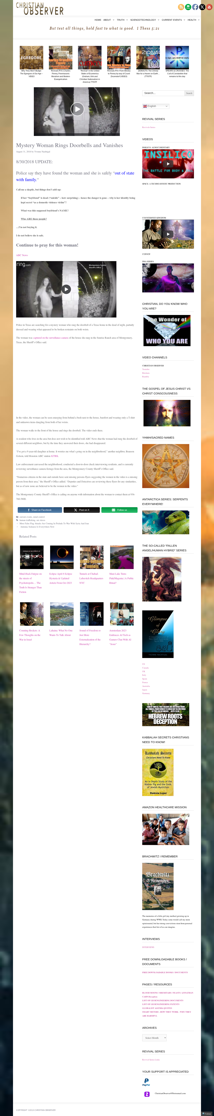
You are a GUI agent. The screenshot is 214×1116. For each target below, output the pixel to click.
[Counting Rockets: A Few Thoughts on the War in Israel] (32, 623)
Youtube (145, 369)
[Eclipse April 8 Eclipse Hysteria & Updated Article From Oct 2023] (62, 566)
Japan (144, 689)
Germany (146, 693)
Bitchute (146, 373)
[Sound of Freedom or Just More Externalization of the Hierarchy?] (92, 623)
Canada (145, 667)
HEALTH (192, 20)
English (151, 106)
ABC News (22, 255)
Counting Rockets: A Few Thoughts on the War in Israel (29, 635)
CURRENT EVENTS (172, 20)
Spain (144, 678)
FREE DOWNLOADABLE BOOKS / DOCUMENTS (165, 972)
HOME (98, 20)
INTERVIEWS (148, 947)
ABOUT (107, 20)
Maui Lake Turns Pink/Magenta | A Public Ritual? (121, 578)
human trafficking (27, 520)
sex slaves (41, 520)
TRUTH (120, 20)
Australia (146, 686)
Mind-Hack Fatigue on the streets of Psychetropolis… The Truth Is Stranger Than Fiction (30, 582)
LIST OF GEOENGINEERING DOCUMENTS (162, 1000)
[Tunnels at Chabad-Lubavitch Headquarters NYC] (92, 566)
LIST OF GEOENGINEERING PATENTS (160, 1004)
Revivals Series (148, 127)
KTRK (54, 456)
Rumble (145, 376)
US (143, 664)
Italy (144, 675)
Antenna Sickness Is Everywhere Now (37, 526)
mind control (39, 516)
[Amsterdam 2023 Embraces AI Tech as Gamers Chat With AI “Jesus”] (122, 623)
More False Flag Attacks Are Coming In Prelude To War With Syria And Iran (54, 523)
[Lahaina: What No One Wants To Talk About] (62, 623)
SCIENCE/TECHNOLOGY (143, 20)
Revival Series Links (151, 1059)
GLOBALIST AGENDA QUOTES (157, 1008)
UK (143, 671)
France (145, 682)
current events (26, 516)
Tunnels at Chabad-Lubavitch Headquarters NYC (91, 578)
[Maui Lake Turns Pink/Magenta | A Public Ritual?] (122, 566)
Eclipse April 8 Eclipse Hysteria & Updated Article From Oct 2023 (60, 578)
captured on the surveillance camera (50, 337)
